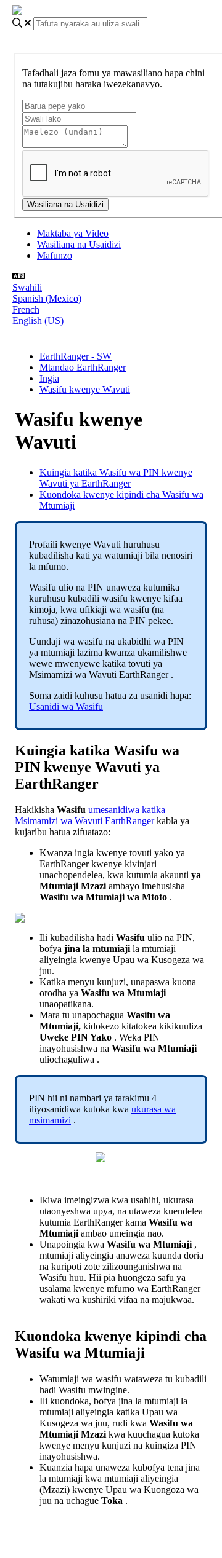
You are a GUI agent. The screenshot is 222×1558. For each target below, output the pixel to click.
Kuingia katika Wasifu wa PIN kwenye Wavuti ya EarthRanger (115, 478)
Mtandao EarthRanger (82, 367)
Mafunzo (54, 255)
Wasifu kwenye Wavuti (84, 389)
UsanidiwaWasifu (66, 706)
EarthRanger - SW (75, 356)
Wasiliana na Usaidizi (79, 244)
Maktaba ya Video (73, 233)
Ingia (49, 378)
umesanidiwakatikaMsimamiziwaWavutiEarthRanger (90, 815)
